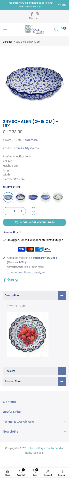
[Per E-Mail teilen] (12, 280)
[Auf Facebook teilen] (4, 280)
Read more (30, 140)
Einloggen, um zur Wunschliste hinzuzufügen (35, 240)
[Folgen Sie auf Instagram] (37, 14)
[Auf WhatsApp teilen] (16, 280)
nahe (62, 5)
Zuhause (7, 41)
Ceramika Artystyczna (26, 148)
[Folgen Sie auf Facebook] (32, 14)
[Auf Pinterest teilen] (8, 280)
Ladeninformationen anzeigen (26, 272)
